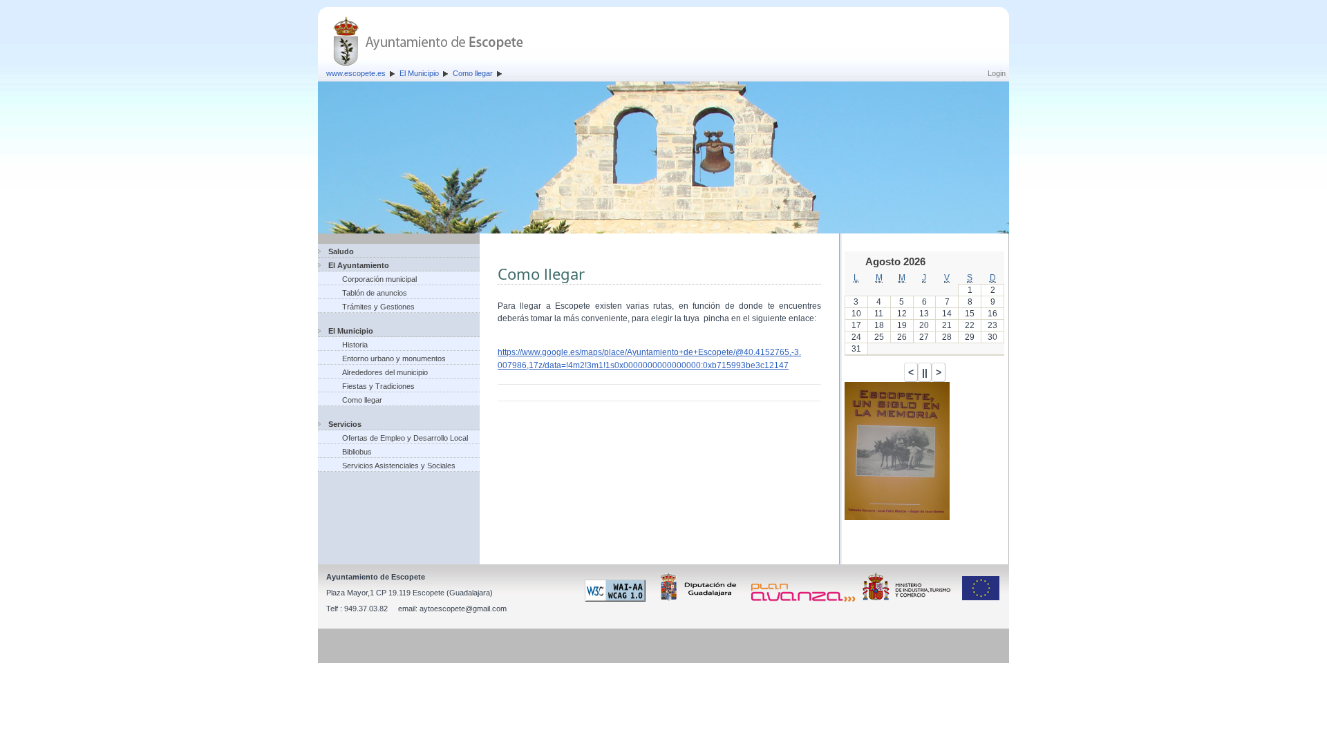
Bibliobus (357, 452)
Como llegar (473, 73)
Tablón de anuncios (374, 293)
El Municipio (419, 73)
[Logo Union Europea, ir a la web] (981, 599)
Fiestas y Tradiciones (378, 386)
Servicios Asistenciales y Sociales (398, 465)
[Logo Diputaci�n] (700, 599)
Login (997, 73)
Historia (355, 345)
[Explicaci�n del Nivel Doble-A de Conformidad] (617, 599)
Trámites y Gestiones (378, 307)
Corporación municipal (379, 279)
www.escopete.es (356, 73)
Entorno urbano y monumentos (394, 358)
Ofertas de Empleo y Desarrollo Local (405, 438)
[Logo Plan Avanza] (805, 599)
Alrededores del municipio (385, 372)
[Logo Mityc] (910, 599)
